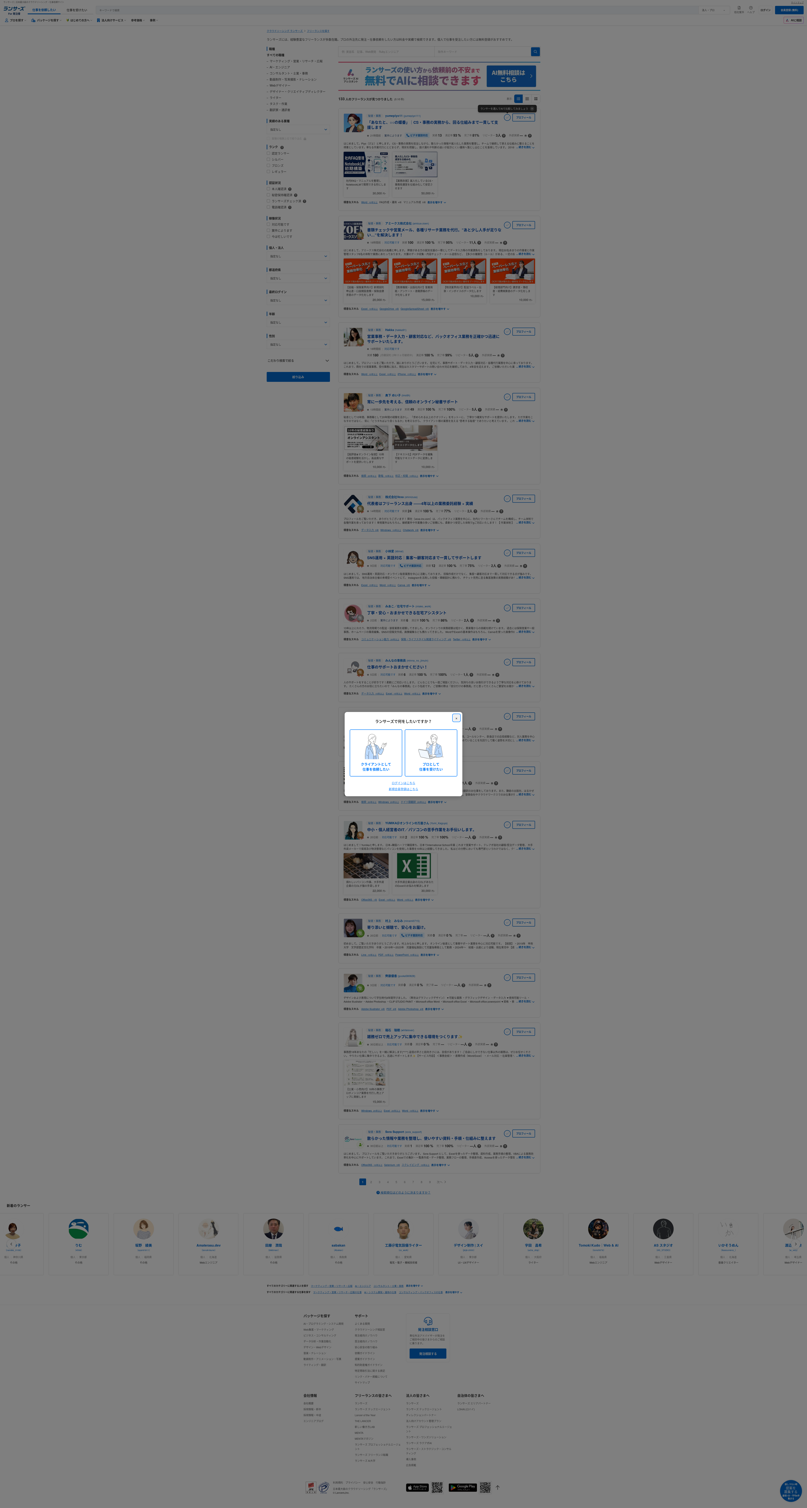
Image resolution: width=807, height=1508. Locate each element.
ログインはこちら (403, 783)
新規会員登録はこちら (403, 789)
